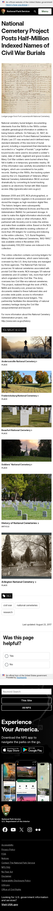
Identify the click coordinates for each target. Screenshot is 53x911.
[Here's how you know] (26, 3)
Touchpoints (21, 677)
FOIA (3, 854)
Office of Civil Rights (11, 889)
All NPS (26, 707)
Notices (5, 858)
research (8, 612)
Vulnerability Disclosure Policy (16, 880)
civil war (7, 605)
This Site (26, 700)
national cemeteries (27, 605)
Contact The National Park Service (18, 862)
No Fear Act (7, 871)
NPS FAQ (5, 867)
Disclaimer (6, 876)
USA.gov (5, 885)
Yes (12, 655)
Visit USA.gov (9, 904)
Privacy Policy (8, 849)
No (11, 664)
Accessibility (7, 845)
